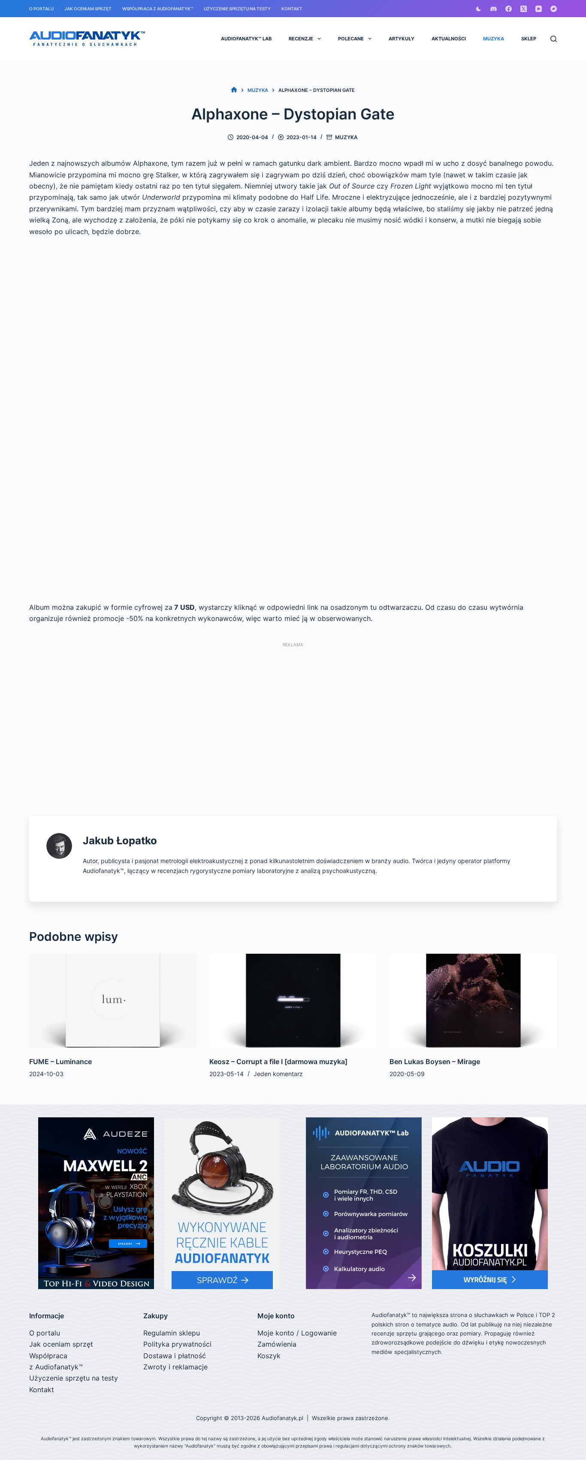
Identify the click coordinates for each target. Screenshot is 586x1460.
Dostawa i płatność (174, 1355)
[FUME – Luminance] (112, 1001)
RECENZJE (301, 39)
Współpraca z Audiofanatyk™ (157, 8)
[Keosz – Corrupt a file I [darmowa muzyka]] (293, 1001)
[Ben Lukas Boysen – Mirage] (473, 1001)
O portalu (41, 8)
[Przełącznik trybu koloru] (478, 9)
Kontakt (291, 8)
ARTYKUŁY (401, 39)
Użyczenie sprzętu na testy (237, 8)
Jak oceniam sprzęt (88, 8)
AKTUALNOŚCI (449, 39)
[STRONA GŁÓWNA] (234, 90)
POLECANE (351, 39)
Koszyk (269, 1355)
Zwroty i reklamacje (175, 1367)
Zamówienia (276, 1344)
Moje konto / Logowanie (297, 1333)
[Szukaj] (553, 39)
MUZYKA (493, 39)
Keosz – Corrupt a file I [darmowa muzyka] (278, 1061)
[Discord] (493, 9)
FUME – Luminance (60, 1061)
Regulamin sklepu (171, 1333)
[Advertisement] (293, 713)
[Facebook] (508, 9)
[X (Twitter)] (523, 9)
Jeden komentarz (278, 1073)
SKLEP (528, 39)
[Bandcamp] (553, 9)
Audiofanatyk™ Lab (246, 39)
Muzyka (346, 137)
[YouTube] (538, 9)
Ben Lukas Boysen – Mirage (435, 1061)
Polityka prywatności (177, 1344)
